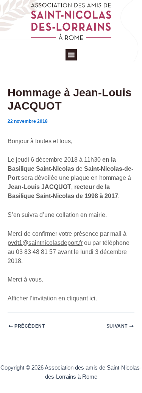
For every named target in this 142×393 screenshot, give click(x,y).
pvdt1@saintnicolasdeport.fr (45, 243)
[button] (71, 54)
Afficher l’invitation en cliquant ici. (52, 298)
